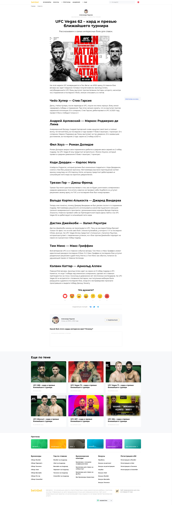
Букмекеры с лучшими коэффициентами (83, 463)
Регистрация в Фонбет (128, 460)
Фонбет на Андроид (60, 460)
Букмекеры (47, 2)
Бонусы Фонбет (103, 476)
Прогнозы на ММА (131, 99)
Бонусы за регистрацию (106, 466)
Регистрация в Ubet (127, 463)
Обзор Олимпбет (37, 479)
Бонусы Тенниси (104, 482)
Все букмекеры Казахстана (85, 477)
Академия (76, 2)
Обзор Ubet (35, 469)
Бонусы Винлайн (104, 479)
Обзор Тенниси (36, 466)
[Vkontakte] (90, 307)
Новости (40, 6)
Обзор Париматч (36, 463)
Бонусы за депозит (104, 463)
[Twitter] (94, 307)
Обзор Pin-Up (35, 476)
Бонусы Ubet (102, 473)
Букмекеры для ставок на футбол (84, 473)
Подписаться (113, 320)
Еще (85, 2)
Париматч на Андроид (61, 469)
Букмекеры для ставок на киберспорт (84, 468)
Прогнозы (66, 2)
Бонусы (56, 2)
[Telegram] (98, 307)
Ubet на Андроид (59, 463)
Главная (33, 6)
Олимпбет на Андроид (61, 476)
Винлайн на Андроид (60, 466)
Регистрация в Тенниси (129, 466)
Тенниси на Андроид (60, 473)
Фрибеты (101, 460)
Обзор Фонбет (36, 460)
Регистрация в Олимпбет (129, 469)
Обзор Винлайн (36, 473)
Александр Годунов (86, 15)
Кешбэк (100, 469)
